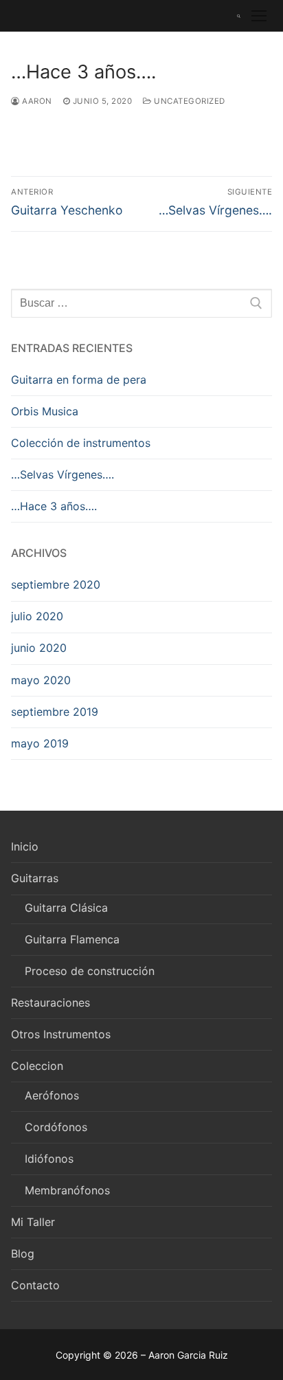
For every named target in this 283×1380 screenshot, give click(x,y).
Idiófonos (49, 1158)
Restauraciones (50, 1002)
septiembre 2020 (55, 584)
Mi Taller (33, 1222)
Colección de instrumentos (80, 443)
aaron (36, 101)
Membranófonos (67, 1190)
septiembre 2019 (54, 712)
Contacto (35, 1285)
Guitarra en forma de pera (78, 379)
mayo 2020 (41, 680)
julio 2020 (37, 616)
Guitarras (34, 878)
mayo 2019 (40, 743)
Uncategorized (188, 101)
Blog (22, 1253)
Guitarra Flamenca (72, 939)
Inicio (24, 846)
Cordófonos (56, 1127)
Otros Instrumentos (61, 1034)
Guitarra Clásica (66, 907)
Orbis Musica (44, 411)
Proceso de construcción (90, 971)
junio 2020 (39, 648)
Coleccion (37, 1066)
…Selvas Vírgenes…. (62, 474)
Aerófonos (52, 1095)
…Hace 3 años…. (54, 506)
